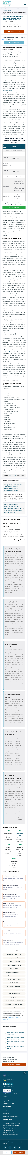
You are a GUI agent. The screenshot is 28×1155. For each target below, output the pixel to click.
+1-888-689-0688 (12, 1129)
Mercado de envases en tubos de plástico (15, 1047)
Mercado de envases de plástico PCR (15, 1042)
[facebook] (14, 1147)
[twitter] (10, 1147)
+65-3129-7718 (10, 1132)
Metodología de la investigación (11, 1059)
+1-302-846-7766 (10, 1131)
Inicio (2, 8)
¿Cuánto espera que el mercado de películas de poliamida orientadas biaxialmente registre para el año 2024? (13, 487)
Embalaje (7, 8)
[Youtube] (19, 1147)
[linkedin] (5, 1147)
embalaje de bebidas (7, 90)
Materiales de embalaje (15, 8)
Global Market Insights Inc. (9, 1142)
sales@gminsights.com (12, 1134)
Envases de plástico (7, 10)
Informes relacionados (8, 1061)
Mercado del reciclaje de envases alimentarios (15, 1033)
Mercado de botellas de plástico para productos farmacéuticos (15, 1038)
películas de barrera (7, 351)
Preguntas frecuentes (8, 1057)
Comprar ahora (15, 42)
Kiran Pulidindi (12, 475)
